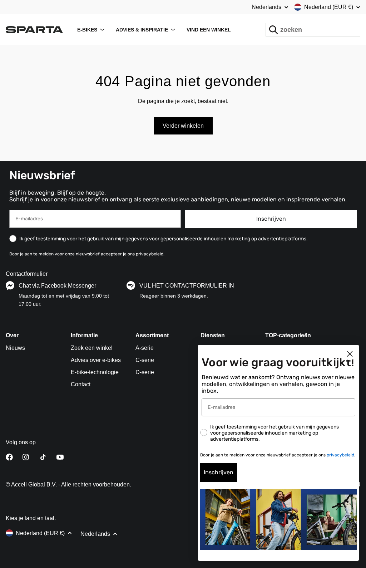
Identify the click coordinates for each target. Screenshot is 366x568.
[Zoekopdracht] (273, 29)
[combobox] (313, 29)
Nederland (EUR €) (328, 7)
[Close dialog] (349, 354)
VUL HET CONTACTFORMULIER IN (186, 286)
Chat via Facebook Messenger (57, 286)
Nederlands (266, 7)
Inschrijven (271, 218)
